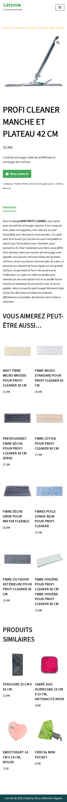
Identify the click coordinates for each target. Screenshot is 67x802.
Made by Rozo (33, 798)
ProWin (33, 27)
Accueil (7, 27)
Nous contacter (19, 174)
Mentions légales (52, 798)
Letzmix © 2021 (14, 798)
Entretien (20, 27)
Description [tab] (9, 207)
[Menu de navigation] (59, 7)
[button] (58, 42)
